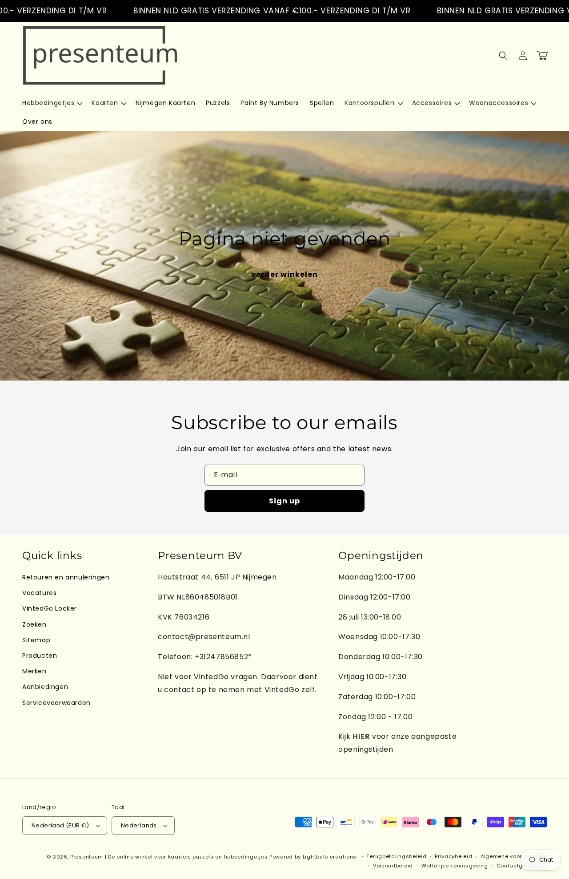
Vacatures (39, 592)
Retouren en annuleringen (65, 577)
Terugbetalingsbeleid (396, 856)
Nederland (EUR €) (60, 825)
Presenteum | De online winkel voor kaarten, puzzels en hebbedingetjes (169, 856)
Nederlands (139, 825)
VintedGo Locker (49, 608)
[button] (51, 102)
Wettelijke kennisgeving (454, 865)
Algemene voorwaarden (514, 856)
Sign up (284, 501)
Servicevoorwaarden (56, 702)
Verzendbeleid (393, 865)
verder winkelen (284, 274)
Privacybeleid (453, 856)
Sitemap (36, 640)
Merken (34, 671)
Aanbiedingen (45, 686)
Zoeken (34, 624)
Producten (39, 655)
